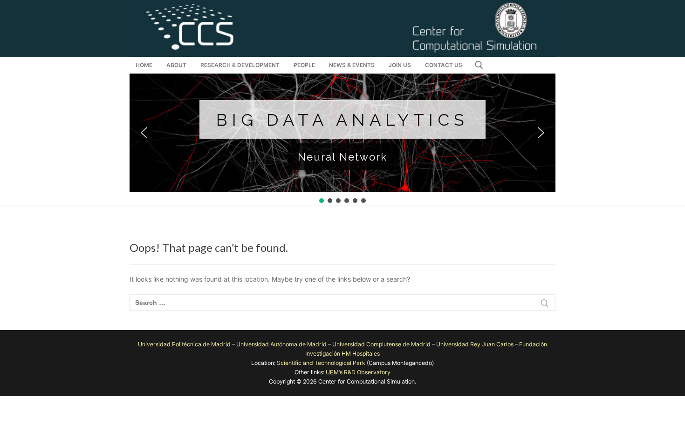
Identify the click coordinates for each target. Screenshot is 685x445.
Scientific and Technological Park (321, 362)
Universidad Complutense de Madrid (381, 344)
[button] (144, 132)
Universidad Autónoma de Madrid (281, 344)
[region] (342, 139)
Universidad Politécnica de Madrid (184, 344)
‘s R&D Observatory (358, 372)
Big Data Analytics (342, 119)
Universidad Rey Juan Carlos (475, 344)
